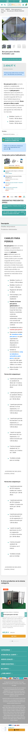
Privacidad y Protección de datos (15, 683)
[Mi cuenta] (23, 4)
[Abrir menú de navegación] (1, 4)
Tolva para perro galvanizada (11, 187)
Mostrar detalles (8, 173)
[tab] (14, 206)
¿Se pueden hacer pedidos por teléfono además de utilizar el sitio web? (14, 212)
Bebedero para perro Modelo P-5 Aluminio (14, 182)
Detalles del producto (8, 226)
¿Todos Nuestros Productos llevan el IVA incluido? (14, 206)
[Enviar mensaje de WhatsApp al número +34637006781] (7, 1)
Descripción (5, 223)
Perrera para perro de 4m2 (10, 614)
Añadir (17, 729)
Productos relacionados (9, 229)
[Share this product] (23, 19)
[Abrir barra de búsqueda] (4, 4)
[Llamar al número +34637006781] (20, 1)
